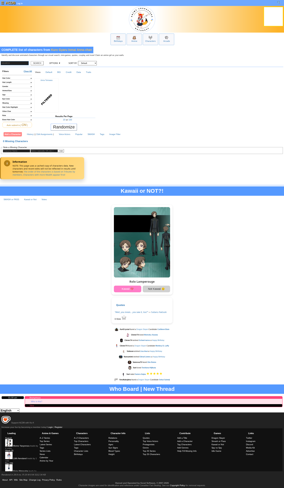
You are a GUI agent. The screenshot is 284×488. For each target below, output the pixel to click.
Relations (112, 438)
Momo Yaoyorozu (21, 446)
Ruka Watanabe (20, 471)
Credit (68, 72)
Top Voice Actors (150, 441)
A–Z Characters (81, 438)
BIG (59, 72)
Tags (102, 134)
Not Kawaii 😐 (156, 288)
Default (49, 72)
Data (78, 72)
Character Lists (81, 451)
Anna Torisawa (47, 80)
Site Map (23, 480)
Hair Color (17, 78)
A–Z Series (45, 438)
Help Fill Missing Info (187, 451)
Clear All (28, 71)
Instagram (250, 441)
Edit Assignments (45, 134)
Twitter (249, 438)
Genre (146, 448)
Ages (110, 444)
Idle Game (216, 451)
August (8, 438)
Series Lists (45, 451)
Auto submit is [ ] (17, 125)
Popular (79, 134)
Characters (150, 41)
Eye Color (17, 99)
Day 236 (9, 463)
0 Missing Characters (15, 141)
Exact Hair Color (17, 119)
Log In (19, 3)
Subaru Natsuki (159, 312)
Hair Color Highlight (17, 107)
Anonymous (35, 397)
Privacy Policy (48, 480)
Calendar (44, 457)
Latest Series (46, 444)
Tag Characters (184, 444)
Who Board (124, 389)
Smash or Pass (219, 441)
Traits (88, 72)
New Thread (159, 389)
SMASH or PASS (11, 199)
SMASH (91, 134)
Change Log (35, 480)
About (5, 480)
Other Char (17, 111)
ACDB (10, 3)
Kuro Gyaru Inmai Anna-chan (71, 49)
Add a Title (182, 438)
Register (58, 427)
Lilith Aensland (20, 458)
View (32, 405)
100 (70, 120)
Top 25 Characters (151, 454)
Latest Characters (82, 444)
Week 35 (9, 450)
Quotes (120, 305)
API (10, 480)
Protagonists (148, 444)
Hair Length (17, 82)
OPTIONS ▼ (54, 63)
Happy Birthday (158, 340)
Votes (44, 199)
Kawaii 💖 (128, 288)
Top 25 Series (149, 451)
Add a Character (13, 134)
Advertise (250, 451)
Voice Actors (64, 134)
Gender (17, 86)
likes (118, 318)
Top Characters (81, 441)
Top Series (45, 441)
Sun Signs (113, 448)
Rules (59, 480)
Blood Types (114, 451)
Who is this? (36, 401)
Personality (113, 441)
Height (111, 454)
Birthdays (118, 41)
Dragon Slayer (142, 329)
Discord (249, 444)
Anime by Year (46, 461)
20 (64, 120)
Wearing (17, 103)
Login (50, 427)
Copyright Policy (177, 485)
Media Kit (250, 448)
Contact (249, 454)
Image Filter (115, 134)
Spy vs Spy (217, 448)
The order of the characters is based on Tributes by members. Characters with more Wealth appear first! (44, 173)
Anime (134, 41)
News (42, 454)
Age (17, 95)
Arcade (166, 41)
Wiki (16, 480)
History (30, 134)
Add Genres (182, 448)
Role (17, 115)
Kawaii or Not (30, 199)
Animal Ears (17, 90)
